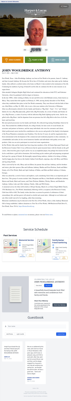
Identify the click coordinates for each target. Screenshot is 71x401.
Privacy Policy (30, 393)
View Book (39, 285)
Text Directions (22, 255)
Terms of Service (40, 393)
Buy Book (48, 285)
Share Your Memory (59, 305)
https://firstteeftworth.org (26, 206)
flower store (49, 214)
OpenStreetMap (37, 396)
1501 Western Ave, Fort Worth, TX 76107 (61, 252)
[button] (10, 244)
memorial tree (23, 214)
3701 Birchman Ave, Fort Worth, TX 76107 (28, 250)
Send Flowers (30, 255)
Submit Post (61, 334)
